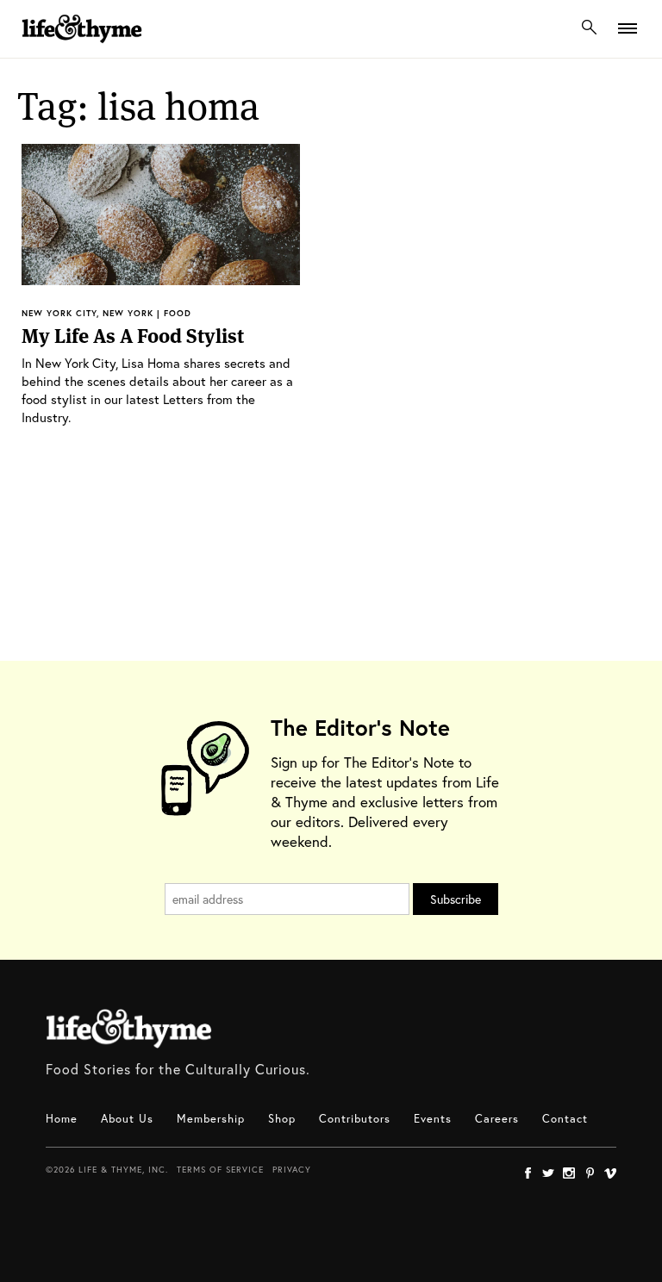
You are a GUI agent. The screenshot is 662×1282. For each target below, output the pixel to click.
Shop (282, 1118)
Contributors (354, 1118)
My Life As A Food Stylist (133, 336)
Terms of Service (220, 1169)
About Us (127, 1118)
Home (62, 1118)
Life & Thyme (129, 1028)
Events (433, 1118)
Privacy (291, 1169)
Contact (565, 1118)
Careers (497, 1118)
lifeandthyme (82, 47)
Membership (211, 1118)
